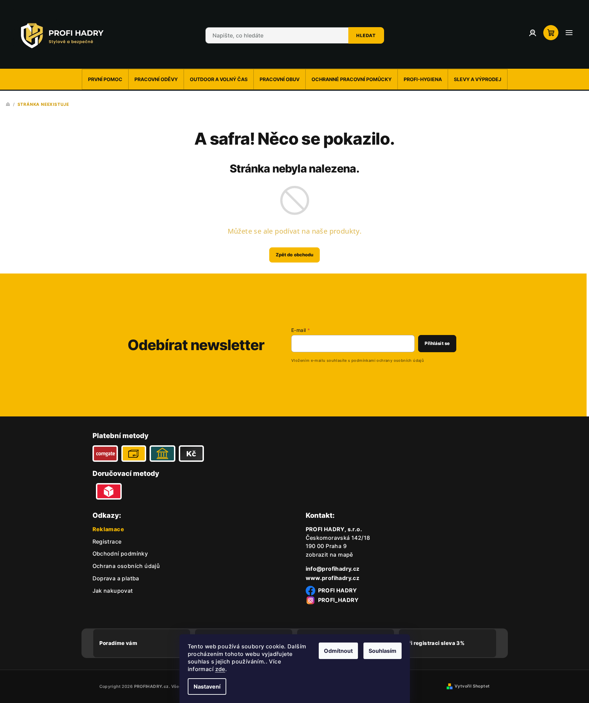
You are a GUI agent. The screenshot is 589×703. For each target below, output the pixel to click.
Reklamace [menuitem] (108, 529)
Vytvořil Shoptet (472, 686)
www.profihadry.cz (333, 577)
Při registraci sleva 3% (435, 643)
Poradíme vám (118, 643)
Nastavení (207, 686)
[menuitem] (105, 79)
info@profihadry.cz (333, 568)
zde (220, 669)
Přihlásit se (437, 343)
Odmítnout (338, 650)
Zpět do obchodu (295, 254)
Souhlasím (382, 650)
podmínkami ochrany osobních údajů (387, 360)
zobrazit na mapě (329, 554)
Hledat (366, 35)
